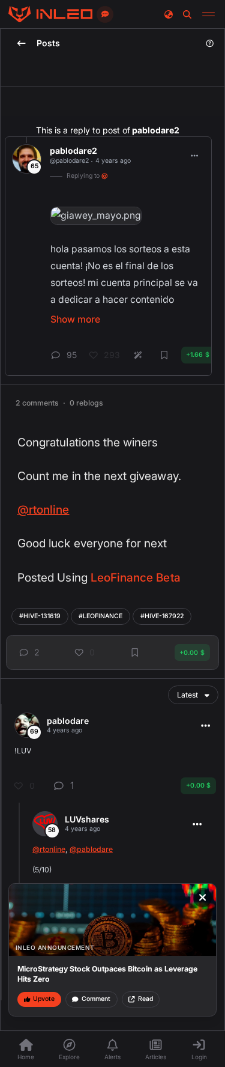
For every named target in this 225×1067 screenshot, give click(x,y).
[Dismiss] (202, 897)
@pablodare (91, 849)
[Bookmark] (135, 652)
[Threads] (50, 14)
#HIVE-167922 (162, 616)
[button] (27, 652)
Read (145, 999)
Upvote (44, 999)
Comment (96, 999)
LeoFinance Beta (136, 578)
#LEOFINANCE (100, 616)
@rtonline (43, 510)
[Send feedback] (105, 14)
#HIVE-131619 (40, 616)
